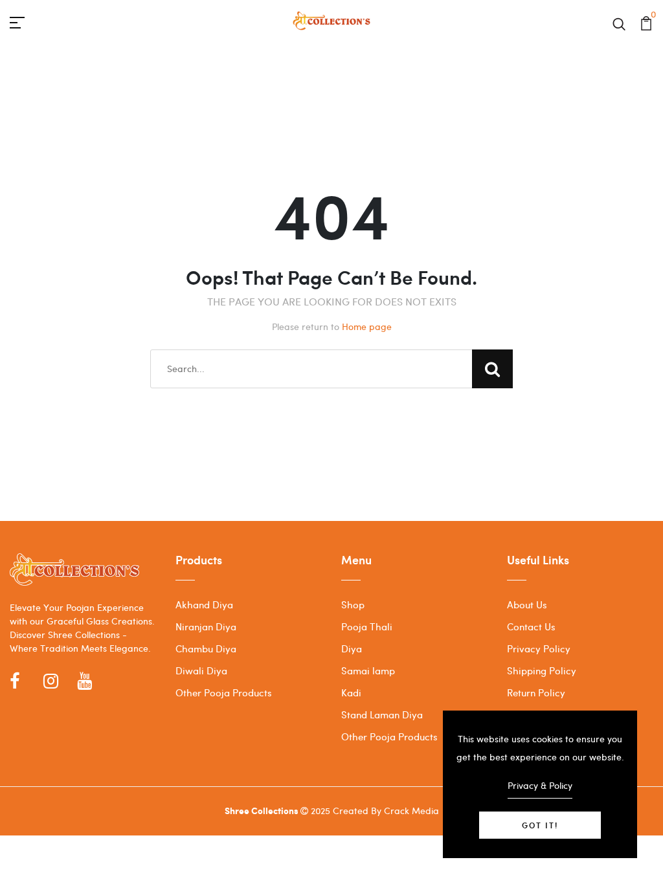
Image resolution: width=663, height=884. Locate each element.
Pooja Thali (366, 626)
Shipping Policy (541, 670)
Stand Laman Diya (382, 714)
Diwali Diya (201, 670)
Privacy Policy (538, 648)
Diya (351, 648)
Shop (353, 604)
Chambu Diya (205, 648)
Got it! (540, 825)
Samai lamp (368, 670)
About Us (527, 604)
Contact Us (531, 626)
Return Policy (536, 692)
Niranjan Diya (205, 626)
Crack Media (411, 810)
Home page (367, 326)
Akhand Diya (204, 604)
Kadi (351, 692)
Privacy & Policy (540, 785)
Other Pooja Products (223, 692)
